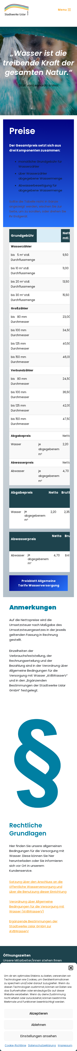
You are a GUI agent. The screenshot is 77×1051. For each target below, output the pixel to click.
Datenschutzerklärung (42, 1045)
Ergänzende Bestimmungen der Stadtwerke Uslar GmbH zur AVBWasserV (33, 926)
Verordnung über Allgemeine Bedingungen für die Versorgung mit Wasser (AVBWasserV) (36, 906)
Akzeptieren (38, 1013)
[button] (71, 968)
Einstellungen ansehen (38, 1036)
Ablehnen (38, 1025)
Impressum (65, 1045)
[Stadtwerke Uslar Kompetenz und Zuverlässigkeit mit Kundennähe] (16, 9)
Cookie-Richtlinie (15, 1045)
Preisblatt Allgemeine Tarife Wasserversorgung (38, 583)
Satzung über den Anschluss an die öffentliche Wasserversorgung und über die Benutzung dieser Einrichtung (38, 887)
